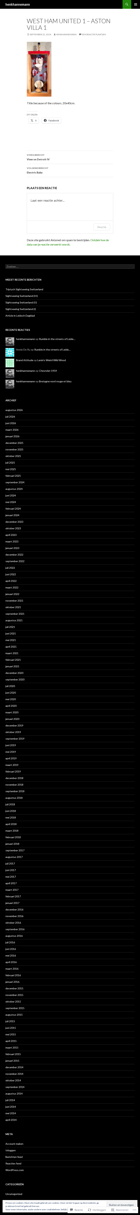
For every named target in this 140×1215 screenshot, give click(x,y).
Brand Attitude (24, 360)
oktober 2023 (13, 528)
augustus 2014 (14, 1093)
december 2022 (14, 554)
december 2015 (14, 988)
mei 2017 (10, 876)
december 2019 (14, 725)
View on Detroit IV (38, 157)
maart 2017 (11, 889)
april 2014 (11, 1119)
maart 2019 (11, 764)
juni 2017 (10, 870)
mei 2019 (10, 751)
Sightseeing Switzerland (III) (21, 295)
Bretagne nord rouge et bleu (55, 381)
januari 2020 (12, 718)
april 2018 (11, 824)
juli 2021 (10, 626)
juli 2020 (10, 686)
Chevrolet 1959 (48, 370)
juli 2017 (10, 863)
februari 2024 (13, 508)
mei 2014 (10, 1113)
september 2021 (14, 613)
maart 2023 (11, 541)
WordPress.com (14, 1170)
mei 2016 (10, 955)
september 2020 (14, 679)
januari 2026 (12, 436)
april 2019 (11, 758)
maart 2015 (11, 1047)
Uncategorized (13, 1193)
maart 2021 (11, 653)
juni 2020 (10, 692)
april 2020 (11, 705)
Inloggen (10, 1150)
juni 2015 (10, 1027)
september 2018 (14, 791)
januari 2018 (12, 843)
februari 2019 (13, 771)
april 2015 (11, 1040)
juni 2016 (10, 948)
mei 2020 (10, 699)
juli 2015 (10, 1021)
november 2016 (14, 916)
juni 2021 (10, 633)
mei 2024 (10, 502)
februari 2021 (13, 659)
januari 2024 (12, 515)
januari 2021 (12, 666)
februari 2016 (13, 975)
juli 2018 (10, 804)
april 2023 (11, 534)
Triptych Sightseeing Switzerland (24, 289)
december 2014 (14, 1067)
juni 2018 (10, 810)
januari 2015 (12, 1060)
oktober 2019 (13, 732)
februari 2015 (13, 1054)
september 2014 (14, 1086)
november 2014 (14, 1073)
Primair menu (135, 4)
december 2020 (14, 672)
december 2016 (14, 909)
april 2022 (11, 580)
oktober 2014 (13, 1080)
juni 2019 (10, 745)
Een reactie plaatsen (94, 34)
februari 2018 (13, 837)
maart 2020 (11, 712)
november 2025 (14, 449)
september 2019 (14, 738)
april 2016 (11, 962)
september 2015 (14, 1008)
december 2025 (14, 442)
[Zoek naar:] (70, 266)
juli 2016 (10, 942)
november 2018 (14, 784)
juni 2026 (10, 423)
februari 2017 (13, 896)
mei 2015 (10, 1034)
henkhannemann (17, 4)
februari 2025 (13, 475)
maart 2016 (11, 968)
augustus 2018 (14, 797)
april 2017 (11, 883)
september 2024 (14, 482)
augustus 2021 (14, 620)
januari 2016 (12, 981)
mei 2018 (10, 817)
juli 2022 (10, 567)
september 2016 (14, 929)
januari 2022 (12, 594)
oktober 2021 (13, 607)
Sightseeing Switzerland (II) (21, 302)
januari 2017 (12, 902)
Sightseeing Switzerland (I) (20, 309)
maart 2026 (11, 429)
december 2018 (14, 778)
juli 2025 (10, 462)
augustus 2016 (14, 935)
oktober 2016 (13, 922)
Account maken (14, 1143)
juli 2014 (10, 1100)
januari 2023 (12, 548)
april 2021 (11, 646)
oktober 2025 (13, 456)
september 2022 (14, 561)
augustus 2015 (14, 1014)
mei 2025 (10, 469)
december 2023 (14, 521)
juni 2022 (10, 574)
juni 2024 (10, 495)
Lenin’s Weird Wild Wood (51, 360)
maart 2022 (11, 587)
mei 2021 (10, 640)
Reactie (101, 227)
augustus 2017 (14, 856)
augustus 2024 (14, 488)
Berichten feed (14, 1156)
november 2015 (14, 994)
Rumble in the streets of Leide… (57, 338)
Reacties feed (13, 1163)
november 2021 (14, 600)
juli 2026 (10, 416)
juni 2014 (10, 1106)
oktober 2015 (13, 1001)
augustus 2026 (14, 410)
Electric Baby (37, 170)
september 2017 (14, 850)
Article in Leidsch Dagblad (20, 315)
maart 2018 (11, 830)
